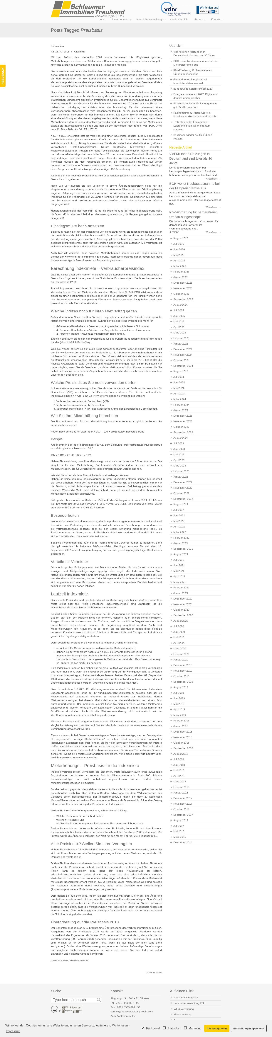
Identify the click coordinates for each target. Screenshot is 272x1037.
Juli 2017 (178, 825)
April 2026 (179, 260)
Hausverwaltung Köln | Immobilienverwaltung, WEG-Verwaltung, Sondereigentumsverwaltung (88, 9)
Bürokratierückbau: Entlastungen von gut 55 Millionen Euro (195, 105)
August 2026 (180, 238)
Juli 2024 (178, 376)
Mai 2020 (178, 637)
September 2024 (183, 365)
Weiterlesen (120, 1025)
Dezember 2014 (182, 842)
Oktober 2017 (181, 809)
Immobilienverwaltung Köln (189, 1003)
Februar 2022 (181, 537)
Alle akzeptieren (217, 1028)
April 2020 (179, 642)
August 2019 (180, 687)
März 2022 (179, 532)
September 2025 (183, 299)
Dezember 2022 (182, 482)
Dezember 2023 (182, 415)
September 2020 (183, 615)
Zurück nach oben (154, 972)
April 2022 (179, 526)
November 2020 (182, 604)
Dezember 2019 (182, 665)
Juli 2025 (178, 310)
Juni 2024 (179, 382)
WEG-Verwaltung (184, 1008)
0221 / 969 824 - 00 (127, 1002)
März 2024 (179, 399)
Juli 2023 (178, 443)
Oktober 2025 (181, 293)
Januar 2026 (180, 277)
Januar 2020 (180, 659)
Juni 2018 (179, 764)
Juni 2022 (179, 515)
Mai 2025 (178, 321)
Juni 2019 (179, 698)
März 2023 (179, 465)
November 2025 (182, 288)
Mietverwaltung (183, 1014)
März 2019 (179, 715)
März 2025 (179, 332)
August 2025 (180, 304)
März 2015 (179, 836)
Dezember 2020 (182, 598)
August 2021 (180, 554)
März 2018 (179, 781)
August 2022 (180, 504)
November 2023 (182, 421)
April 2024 (179, 393)
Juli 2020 (178, 626)
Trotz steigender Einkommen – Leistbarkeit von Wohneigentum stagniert (191, 125)
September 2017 (183, 814)
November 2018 (182, 737)
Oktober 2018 (181, 742)
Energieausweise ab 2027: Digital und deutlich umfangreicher (195, 96)
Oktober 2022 (181, 493)
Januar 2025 (180, 343)
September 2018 (183, 748)
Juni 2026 (179, 249)
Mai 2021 (178, 570)
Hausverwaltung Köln (186, 997)
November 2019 (182, 670)
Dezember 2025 (182, 282)
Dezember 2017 (182, 798)
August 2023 (180, 437)
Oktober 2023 (181, 426)
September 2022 (183, 498)
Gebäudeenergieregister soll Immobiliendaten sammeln (190, 81)
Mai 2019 (178, 703)
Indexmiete (57, 46)
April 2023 (179, 460)
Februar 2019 (181, 720)
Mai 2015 (178, 831)
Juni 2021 (179, 565)
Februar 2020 (181, 654)
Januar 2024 (180, 410)
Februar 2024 (181, 404)
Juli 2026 (178, 243)
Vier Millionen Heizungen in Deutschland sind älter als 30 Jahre (194, 53)
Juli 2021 (178, 559)
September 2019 (183, 681)
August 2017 (180, 820)
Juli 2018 (178, 759)
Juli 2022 (178, 509)
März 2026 (179, 266)
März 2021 (179, 581)
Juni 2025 (179, 315)
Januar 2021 (180, 593)
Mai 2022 (178, 521)
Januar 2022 (180, 543)
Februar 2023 (181, 471)
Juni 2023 (179, 448)
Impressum (13, 1031)
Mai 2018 (178, 770)
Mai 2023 (178, 454)
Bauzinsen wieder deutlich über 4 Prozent (192, 136)
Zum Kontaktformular (122, 1015)
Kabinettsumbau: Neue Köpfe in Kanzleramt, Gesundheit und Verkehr (195, 114)
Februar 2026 (181, 271)
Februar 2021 (181, 587)
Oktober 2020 (181, 609)
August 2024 (180, 371)
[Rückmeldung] (3, 76)
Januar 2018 (180, 792)
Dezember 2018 (182, 731)
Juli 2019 (178, 692)
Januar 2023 (180, 476)
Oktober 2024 (181, 360)
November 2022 (182, 487)
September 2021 (183, 548)
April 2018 (179, 775)
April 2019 (179, 709)
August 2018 (180, 753)
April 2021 (179, 576)
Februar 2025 (181, 338)
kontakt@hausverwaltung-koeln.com (131, 1011)
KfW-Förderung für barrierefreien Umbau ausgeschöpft (192, 72)
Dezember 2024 (182, 349)
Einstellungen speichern (248, 1028)
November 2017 (182, 803)
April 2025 (179, 327)
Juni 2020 (179, 631)
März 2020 (179, 648)
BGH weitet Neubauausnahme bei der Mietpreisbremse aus (195, 62)
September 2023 (183, 432)
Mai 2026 (178, 254)
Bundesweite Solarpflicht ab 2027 (192, 88)
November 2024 (182, 354)
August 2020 (180, 620)
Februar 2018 (181, 787)
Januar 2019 (180, 726)
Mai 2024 (178, 387)
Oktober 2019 (181, 676)
